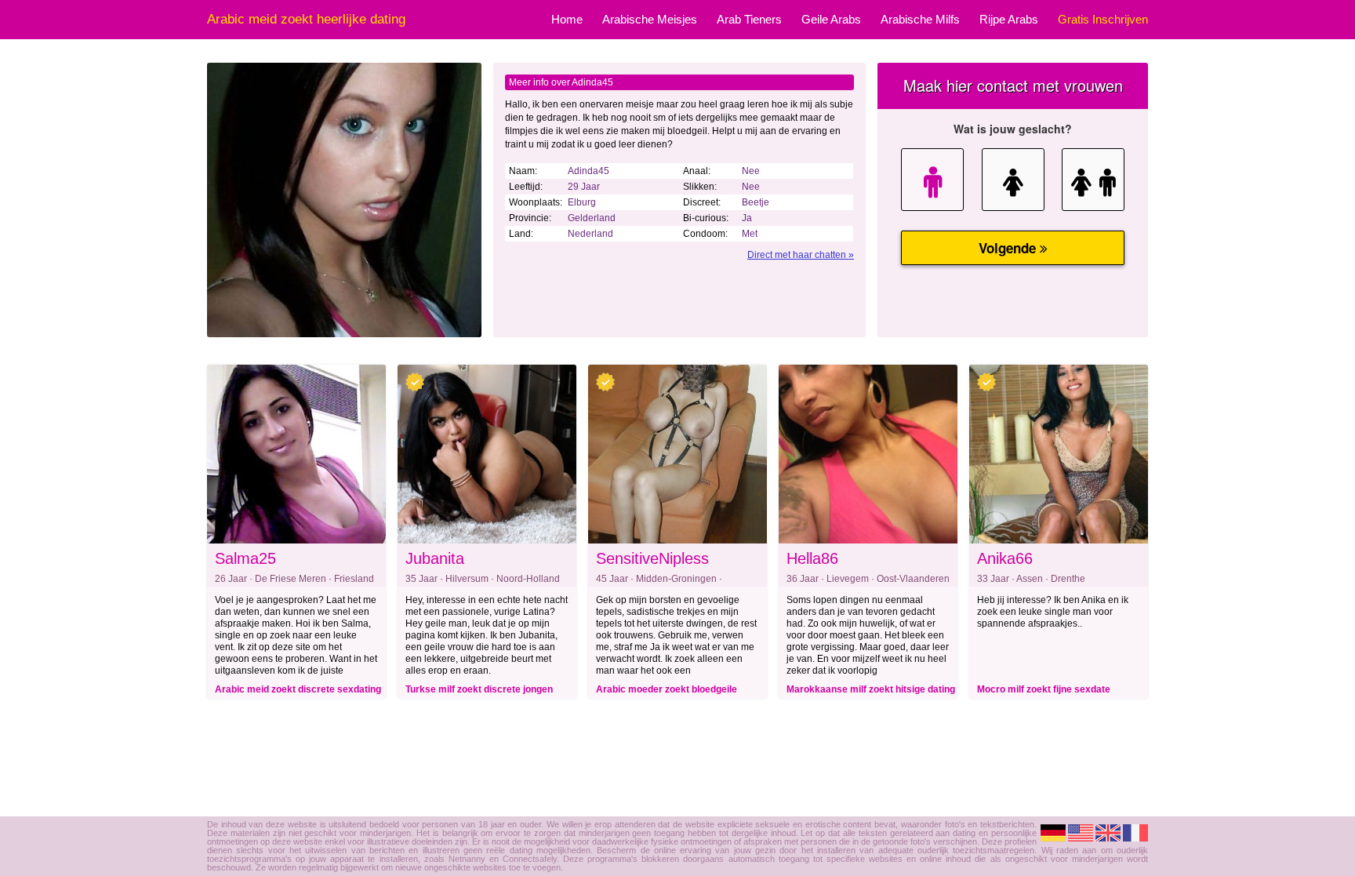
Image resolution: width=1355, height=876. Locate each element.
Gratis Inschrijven (1103, 19)
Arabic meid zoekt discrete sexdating (298, 689)
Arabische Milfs (920, 19)
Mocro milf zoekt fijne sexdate (1043, 689)
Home (567, 19)
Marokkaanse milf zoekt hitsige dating (870, 689)
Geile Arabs (831, 19)
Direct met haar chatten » (800, 254)
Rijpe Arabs (1008, 19)
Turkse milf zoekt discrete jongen (479, 689)
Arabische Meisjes (649, 19)
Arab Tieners (749, 19)
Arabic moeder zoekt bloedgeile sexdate (666, 692)
